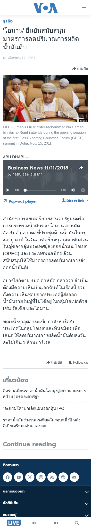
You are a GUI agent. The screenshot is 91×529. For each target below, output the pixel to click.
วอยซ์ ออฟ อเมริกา (27, 174)
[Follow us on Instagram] (40, 477)
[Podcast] (63, 477)
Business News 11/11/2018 (38, 167)
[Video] (56, 523)
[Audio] (34, 523)
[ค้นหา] (77, 523)
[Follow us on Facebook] (7, 477)
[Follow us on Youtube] (18, 477)
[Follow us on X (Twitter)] (29, 477)
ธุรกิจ (8, 21)
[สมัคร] (74, 477)
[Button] (80, 69)
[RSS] (52, 477)
